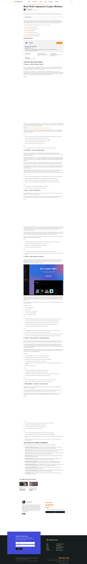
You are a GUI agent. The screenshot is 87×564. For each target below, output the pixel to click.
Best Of (28, 4)
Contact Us (57, 1)
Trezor (36, 158)
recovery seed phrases (45, 243)
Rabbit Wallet (27, 35)
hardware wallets (55, 71)
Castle (26, 32)
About (29, 1)
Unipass (26, 34)
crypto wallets (42, 24)
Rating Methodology (60, 547)
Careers (47, 548)
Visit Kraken (59, 42)
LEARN (40, 1)
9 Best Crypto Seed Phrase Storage (22, 490)
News (45, 1)
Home (24, 4)
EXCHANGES (34, 1)
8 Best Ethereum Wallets (33, 490)
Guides (47, 547)
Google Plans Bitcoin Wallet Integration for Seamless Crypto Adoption (38, 127)
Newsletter (51, 1)
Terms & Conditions (59, 550)
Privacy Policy (58, 548)
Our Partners (58, 545)
